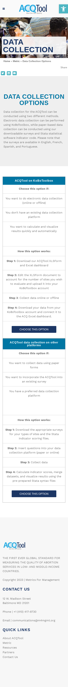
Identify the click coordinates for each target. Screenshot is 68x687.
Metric (16, 61)
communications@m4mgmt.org (33, 620)
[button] (63, 8)
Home (6, 61)
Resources (10, 647)
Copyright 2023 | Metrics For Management (31, 579)
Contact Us (10, 657)
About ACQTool (13, 638)
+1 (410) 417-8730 (25, 611)
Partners (8, 652)
